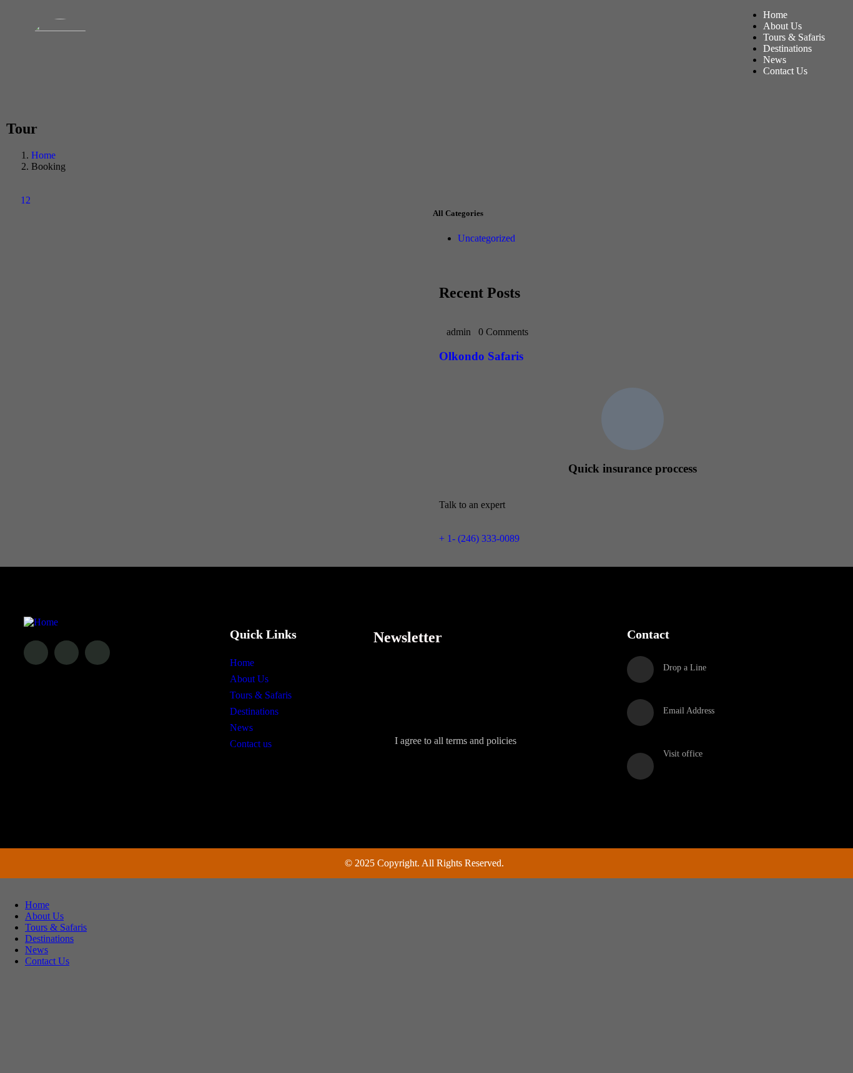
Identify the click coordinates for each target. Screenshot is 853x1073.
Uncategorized (486, 238)
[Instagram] (66, 652)
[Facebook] (36, 652)
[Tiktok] (97, 652)
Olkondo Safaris (481, 356)
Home (43, 155)
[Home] (41, 622)
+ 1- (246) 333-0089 (479, 538)
